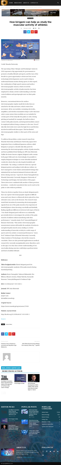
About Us (26, 2)
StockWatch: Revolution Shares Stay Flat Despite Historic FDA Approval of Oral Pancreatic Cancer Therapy (7, 384)
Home (11, 2)
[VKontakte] (57, 451)
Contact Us (34, 2)
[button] (58, 3)
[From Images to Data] (20, 378)
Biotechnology (8, 7)
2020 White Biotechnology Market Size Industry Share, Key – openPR (31, 344)
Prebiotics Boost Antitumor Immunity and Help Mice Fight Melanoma (8, 345)
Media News (18, 2)
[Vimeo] (54, 451)
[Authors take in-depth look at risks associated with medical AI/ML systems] (24, 432)
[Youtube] (43, 455)
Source (3, 319)
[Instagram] (46, 451)
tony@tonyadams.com (28, 457)
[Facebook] (43, 451)
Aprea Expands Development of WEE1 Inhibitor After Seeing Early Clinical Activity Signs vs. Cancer (33, 386)
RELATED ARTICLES (11, 368)
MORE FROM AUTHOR (12, 371)
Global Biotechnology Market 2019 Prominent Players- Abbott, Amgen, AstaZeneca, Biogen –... (34, 423)
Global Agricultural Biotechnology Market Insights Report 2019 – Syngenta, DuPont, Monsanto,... (34, 412)
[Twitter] (50, 451)
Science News (9, 324)
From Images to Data (19, 383)
